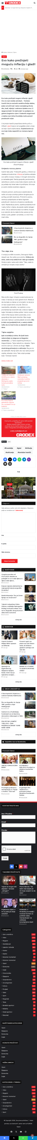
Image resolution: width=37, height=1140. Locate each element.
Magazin (5, 941)
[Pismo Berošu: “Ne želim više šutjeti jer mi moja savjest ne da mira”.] (28, 880)
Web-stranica (5, 552)
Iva (18, 472)
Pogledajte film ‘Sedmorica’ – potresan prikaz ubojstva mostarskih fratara (26, 791)
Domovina (6, 966)
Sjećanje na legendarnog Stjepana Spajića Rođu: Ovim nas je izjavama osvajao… (8, 671)
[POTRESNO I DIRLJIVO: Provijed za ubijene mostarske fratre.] (27, 759)
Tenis (4, 1002)
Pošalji (5, 858)
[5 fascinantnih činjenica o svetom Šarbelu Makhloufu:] (6, 230)
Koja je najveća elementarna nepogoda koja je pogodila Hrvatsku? (11, 588)
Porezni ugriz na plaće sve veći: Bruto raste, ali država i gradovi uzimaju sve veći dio (27, 646)
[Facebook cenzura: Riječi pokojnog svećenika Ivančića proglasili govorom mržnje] (25, 370)
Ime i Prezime (7, 814)
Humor (5, 950)
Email (4, 822)
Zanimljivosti (7, 944)
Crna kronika (7, 973)
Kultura (10, 52)
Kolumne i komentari (9, 957)
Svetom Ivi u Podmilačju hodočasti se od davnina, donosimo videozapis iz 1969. (12, 714)
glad (19, 448)
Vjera (14, 52)
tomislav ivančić (25, 452)
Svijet (4, 970)
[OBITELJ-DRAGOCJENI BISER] (9, 759)
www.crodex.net (7, 361)
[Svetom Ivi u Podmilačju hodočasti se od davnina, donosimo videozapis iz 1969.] (30, 714)
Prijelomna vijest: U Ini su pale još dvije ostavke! (8, 912)
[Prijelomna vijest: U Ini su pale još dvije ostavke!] (9, 903)
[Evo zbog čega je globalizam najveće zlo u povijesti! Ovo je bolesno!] (8, 395)
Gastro (5, 954)
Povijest (5, 989)
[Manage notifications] (32, 1135)
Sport (4, 995)
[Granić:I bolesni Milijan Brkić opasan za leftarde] (9, 634)
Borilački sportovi (8, 1005)
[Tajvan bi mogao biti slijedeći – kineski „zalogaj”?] (9, 880)
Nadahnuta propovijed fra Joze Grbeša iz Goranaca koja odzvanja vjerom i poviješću (17, 493)
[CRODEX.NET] (13, 2)
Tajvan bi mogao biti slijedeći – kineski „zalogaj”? (9, 889)
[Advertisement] (18, 31)
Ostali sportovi (7, 1012)
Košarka (5, 1008)
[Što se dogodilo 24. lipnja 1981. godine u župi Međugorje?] (6, 239)
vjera (9, 441)
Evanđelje (9, 448)
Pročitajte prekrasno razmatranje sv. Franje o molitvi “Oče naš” (9, 789)
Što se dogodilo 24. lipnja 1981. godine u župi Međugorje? (23, 239)
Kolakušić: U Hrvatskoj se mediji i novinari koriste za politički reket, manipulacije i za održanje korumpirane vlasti (27, 916)
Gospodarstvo (7, 979)
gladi (9, 126)
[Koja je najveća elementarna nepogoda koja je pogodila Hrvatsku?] (30, 588)
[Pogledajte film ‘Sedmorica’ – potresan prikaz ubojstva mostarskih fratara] (27, 781)
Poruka (5, 830)
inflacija (29, 448)
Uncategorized (7, 983)
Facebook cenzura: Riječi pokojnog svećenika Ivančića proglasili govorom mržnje (24, 379)
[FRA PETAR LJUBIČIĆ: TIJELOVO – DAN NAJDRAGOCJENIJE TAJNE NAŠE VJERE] (30, 724)
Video (4, 937)
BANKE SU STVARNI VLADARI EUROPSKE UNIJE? (20, 8)
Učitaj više (18, 619)
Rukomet (5, 1015)
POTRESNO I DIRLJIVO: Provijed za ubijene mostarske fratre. (27, 768)
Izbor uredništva (8, 934)
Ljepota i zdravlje (8, 947)
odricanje (10, 452)
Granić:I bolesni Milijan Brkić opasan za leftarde (8, 643)
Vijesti (4, 963)
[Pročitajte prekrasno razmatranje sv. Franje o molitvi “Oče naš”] (9, 781)
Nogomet (6, 999)
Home (5, 52)
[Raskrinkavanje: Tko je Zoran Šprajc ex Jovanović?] (30, 598)
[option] (18, 488)
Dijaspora (6, 976)
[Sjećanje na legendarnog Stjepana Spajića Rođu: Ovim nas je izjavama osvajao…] (9, 659)
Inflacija (19, 174)
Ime (2, 535)
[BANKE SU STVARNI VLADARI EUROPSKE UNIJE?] (28, 659)
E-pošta (3, 543)
